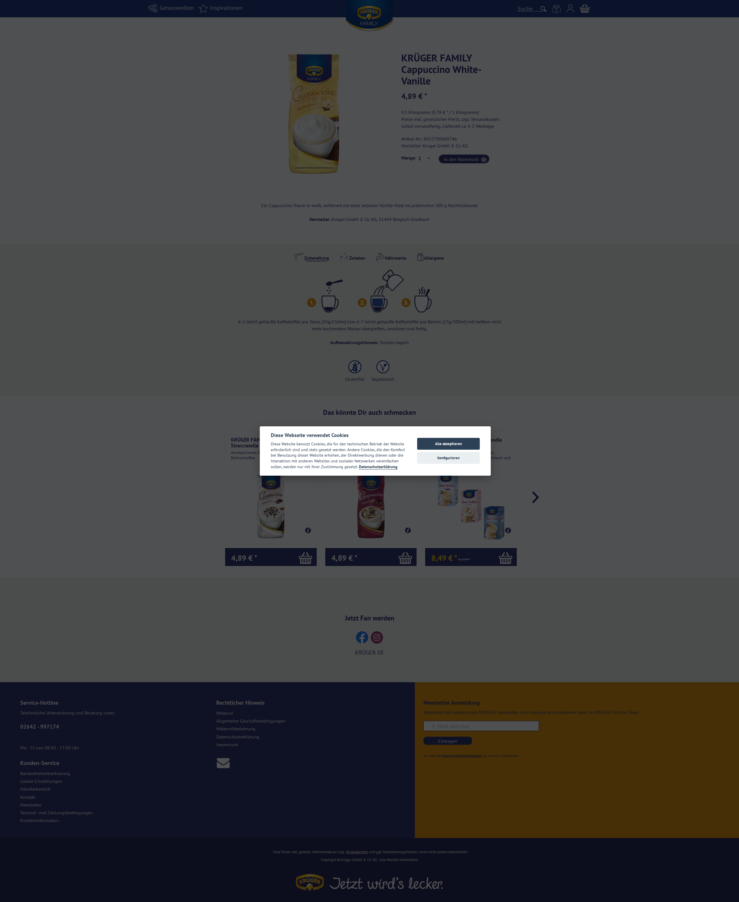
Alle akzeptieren (448, 443)
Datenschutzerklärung (378, 466)
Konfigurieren (448, 457)
